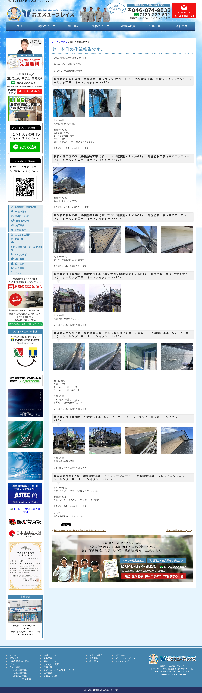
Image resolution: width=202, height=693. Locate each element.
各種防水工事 (20, 676)
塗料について (47, 26)
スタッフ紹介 (96, 655)
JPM (25, 512)
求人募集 (93, 658)
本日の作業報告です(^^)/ (178, 530)
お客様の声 (127, 26)
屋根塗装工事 (20, 673)
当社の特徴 (15, 667)
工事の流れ (49, 667)
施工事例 (74, 26)
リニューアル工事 (22, 679)
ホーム (55, 42)
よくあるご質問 (51, 664)
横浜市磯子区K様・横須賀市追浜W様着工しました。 (80, 530)
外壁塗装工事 (20, 670)
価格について (101, 26)
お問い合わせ (121, 655)
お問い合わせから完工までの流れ (60, 670)
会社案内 (182, 26)
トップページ (20, 26)
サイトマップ (121, 661)
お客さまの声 (50, 676)
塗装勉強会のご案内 (19, 661)
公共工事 (155, 26)
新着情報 (13, 658)
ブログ (64, 42)
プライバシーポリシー (126, 658)
